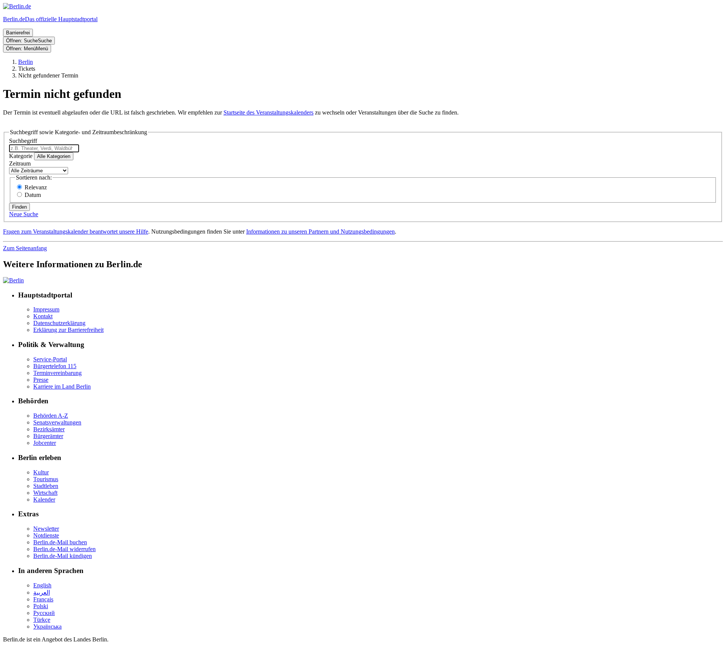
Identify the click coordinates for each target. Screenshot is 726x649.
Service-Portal (50, 359)
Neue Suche (23, 214)
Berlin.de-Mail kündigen (62, 556)
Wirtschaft (45, 492)
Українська (47, 626)
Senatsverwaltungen (57, 422)
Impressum (46, 309)
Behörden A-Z (50, 415)
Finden (19, 207)
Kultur (41, 472)
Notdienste (46, 535)
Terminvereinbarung (57, 373)
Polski (40, 606)
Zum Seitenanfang (25, 248)
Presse (40, 379)
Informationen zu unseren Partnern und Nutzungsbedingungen (320, 231)
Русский (44, 613)
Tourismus (45, 479)
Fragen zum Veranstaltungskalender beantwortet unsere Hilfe (75, 231)
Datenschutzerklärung (59, 323)
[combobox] (44, 148)
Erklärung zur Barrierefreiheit (68, 330)
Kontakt (43, 316)
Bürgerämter (48, 436)
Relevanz (36, 187)
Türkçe (41, 619)
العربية (41, 592)
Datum (33, 195)
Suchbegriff (23, 141)
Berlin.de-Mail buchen (60, 542)
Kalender (44, 499)
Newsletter (46, 528)
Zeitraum (20, 163)
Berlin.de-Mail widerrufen (64, 549)
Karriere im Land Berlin (62, 386)
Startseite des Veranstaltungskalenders (268, 112)
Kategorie (21, 156)
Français (43, 599)
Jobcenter (44, 443)
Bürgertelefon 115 (54, 366)
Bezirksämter (49, 429)
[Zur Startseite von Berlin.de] (13, 280)
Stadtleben (45, 486)
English (42, 585)
